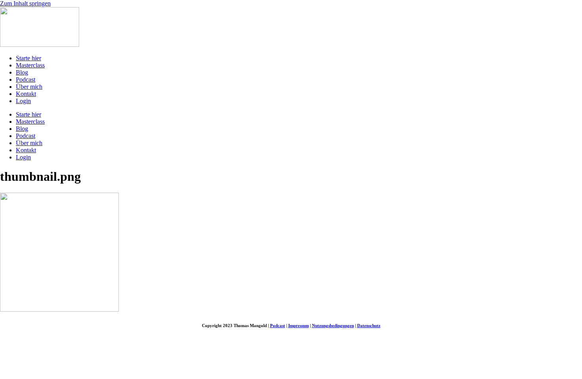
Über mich (29, 86)
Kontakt (26, 93)
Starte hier (28, 58)
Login (23, 101)
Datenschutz (368, 325)
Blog (22, 72)
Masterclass (30, 65)
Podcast (25, 79)
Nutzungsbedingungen (333, 325)
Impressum (298, 325)
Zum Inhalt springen (25, 3)
